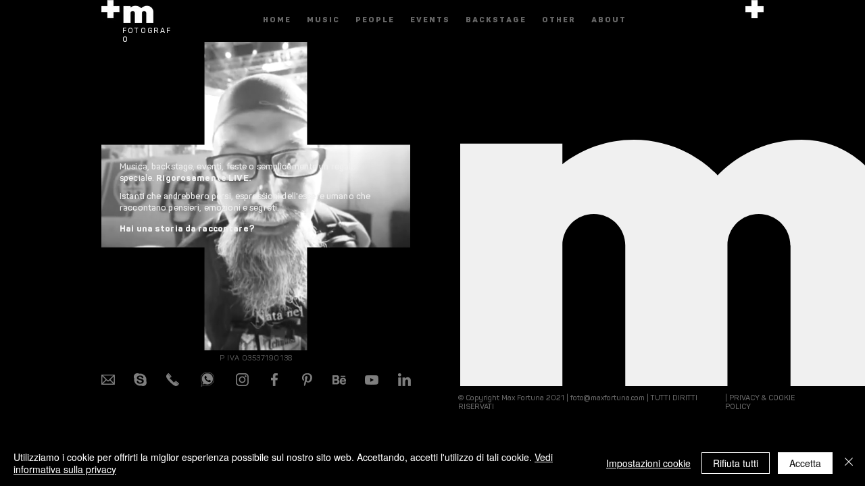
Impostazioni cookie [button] (648, 463)
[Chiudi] (849, 463)
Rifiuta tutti (735, 463)
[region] (754, 81)
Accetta (805, 463)
